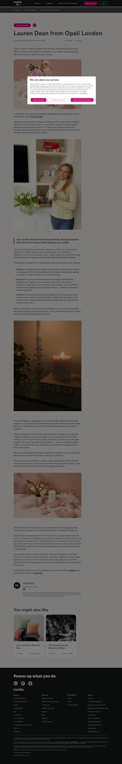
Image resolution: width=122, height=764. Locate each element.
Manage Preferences (58, 100)
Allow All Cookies (38, 100)
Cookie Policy (83, 93)
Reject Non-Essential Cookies (82, 100)
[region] (61, 90)
